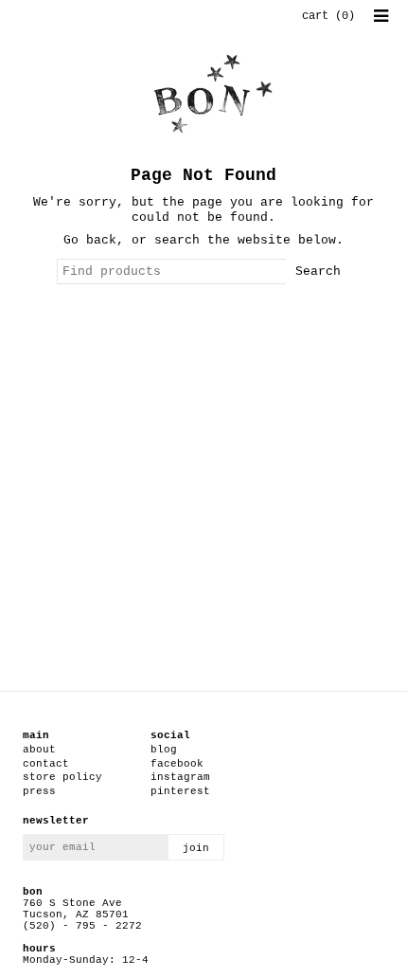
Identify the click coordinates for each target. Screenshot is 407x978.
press (39, 791)
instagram (180, 777)
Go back (89, 240)
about (39, 749)
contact (46, 764)
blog (163, 749)
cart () (328, 16)
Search (318, 271)
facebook (177, 764)
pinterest (180, 791)
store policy (62, 777)
